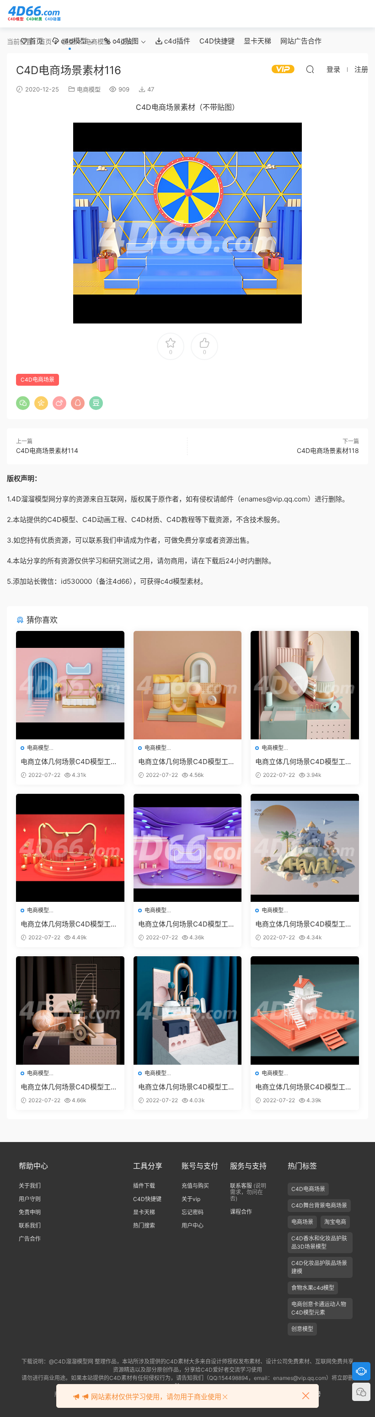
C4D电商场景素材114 (47, 450)
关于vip (191, 1199)
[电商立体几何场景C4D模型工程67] (305, 685)
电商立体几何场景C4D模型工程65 (303, 1087)
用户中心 (193, 1225)
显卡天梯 (257, 41)
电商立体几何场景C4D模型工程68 (69, 924)
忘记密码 (193, 1212)
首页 (35, 41)
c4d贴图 (125, 41)
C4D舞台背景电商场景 (319, 1205)
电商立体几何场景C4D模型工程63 (69, 1087)
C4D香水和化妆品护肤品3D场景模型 (319, 1242)
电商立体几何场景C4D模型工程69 (186, 924)
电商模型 (89, 89)
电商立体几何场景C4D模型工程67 (303, 761)
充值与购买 (195, 1185)
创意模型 (302, 1328)
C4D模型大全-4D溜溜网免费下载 (34, 13)
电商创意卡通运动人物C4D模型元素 (318, 1308)
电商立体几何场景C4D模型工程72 (186, 761)
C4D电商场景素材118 (328, 450)
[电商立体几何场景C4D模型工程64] (188, 1010)
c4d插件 (176, 41)
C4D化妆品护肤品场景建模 (319, 1267)
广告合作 (30, 1238)
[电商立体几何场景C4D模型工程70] (305, 848)
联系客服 (241, 1185)
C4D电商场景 (37, 379)
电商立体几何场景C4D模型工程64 (186, 1087)
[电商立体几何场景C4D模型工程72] (188, 685)
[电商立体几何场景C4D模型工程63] (70, 1010)
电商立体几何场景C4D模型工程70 (303, 924)
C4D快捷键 (217, 41)
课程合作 (241, 1211)
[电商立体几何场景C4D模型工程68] (70, 848)
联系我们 (30, 1225)
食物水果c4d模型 (312, 1287)
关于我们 (30, 1185)
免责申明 (30, 1212)
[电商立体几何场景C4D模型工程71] (70, 685)
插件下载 (144, 1185)
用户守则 (30, 1199)
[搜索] (310, 69)
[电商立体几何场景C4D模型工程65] (305, 1010)
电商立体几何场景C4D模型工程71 (69, 761)
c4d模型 (73, 41)
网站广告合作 (300, 41)
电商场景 (302, 1221)
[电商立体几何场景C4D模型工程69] (188, 848)
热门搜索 (144, 1225)
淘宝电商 (335, 1221)
